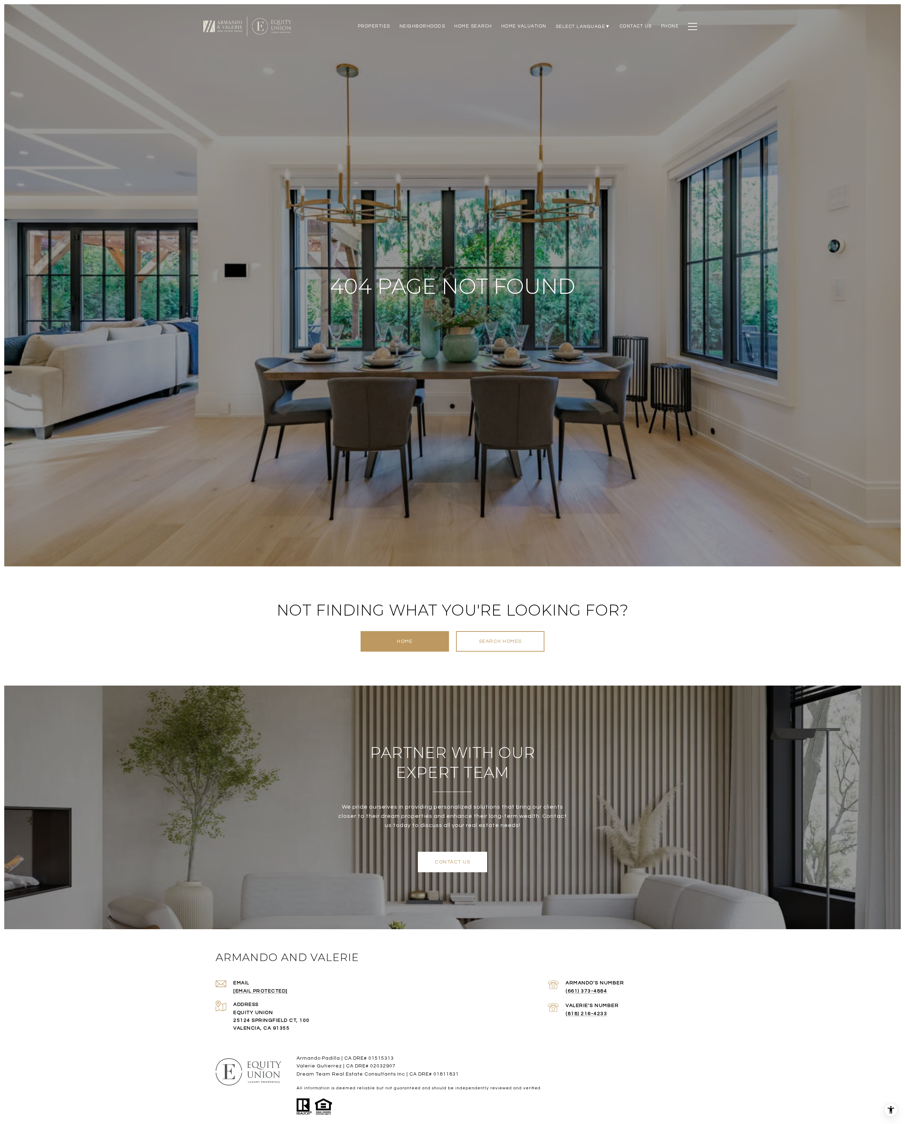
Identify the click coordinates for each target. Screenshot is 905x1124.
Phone (670, 26)
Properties (374, 26)
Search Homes (500, 641)
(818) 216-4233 (586, 1013)
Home (405, 641)
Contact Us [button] (452, 862)
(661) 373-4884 (586, 991)
